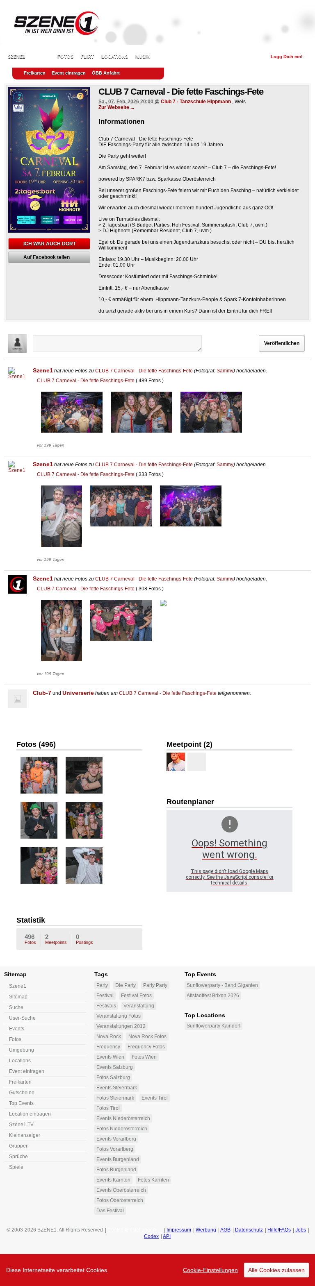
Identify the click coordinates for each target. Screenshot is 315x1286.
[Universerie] (176, 762)
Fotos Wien (144, 1057)
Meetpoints (56, 939)
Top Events (21, 1103)
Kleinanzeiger (24, 1135)
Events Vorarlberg (116, 1139)
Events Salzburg (114, 1067)
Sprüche (18, 1156)
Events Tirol (155, 1098)
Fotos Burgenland (116, 1170)
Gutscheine (21, 1092)
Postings (84, 939)
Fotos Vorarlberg (114, 1149)
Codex (151, 1236)
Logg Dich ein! (287, 56)
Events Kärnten (113, 1180)
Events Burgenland (117, 1159)
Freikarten (35, 72)
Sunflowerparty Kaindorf (213, 1026)
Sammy (225, 371)
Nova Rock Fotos (147, 1036)
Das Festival (110, 1210)
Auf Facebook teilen (46, 257)
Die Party (125, 985)
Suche (16, 1007)
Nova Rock (108, 1036)
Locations (114, 56)
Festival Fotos (136, 995)
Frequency (108, 1047)
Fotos (65, 56)
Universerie (78, 692)
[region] (157, 1270)
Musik (142, 56)
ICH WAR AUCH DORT (49, 244)
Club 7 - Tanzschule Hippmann (196, 101)
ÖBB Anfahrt (106, 72)
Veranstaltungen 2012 (121, 1026)
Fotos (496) (36, 744)
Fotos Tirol (108, 1108)
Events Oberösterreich (121, 1190)
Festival (105, 995)
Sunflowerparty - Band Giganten (222, 985)
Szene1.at (52, 22)
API (167, 1236)
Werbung (206, 1230)
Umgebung (21, 1050)
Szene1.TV (21, 1124)
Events (41, 56)
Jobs (300, 1230)
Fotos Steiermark (115, 1098)
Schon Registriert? (237, 56)
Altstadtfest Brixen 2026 (213, 995)
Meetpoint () (189, 744)
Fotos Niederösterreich (121, 1129)
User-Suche (22, 1018)
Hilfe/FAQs (279, 1230)
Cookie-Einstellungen (210, 1270)
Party (102, 985)
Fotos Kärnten (153, 1180)
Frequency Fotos (146, 1047)
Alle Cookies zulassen (276, 1270)
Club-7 (42, 692)
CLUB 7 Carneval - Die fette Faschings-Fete (144, 371)
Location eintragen (30, 1114)
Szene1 (43, 370)
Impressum (179, 1230)
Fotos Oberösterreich (119, 1200)
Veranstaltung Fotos (118, 1016)
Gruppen (19, 1146)
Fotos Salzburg (113, 1077)
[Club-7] (17, 698)
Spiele (16, 1167)
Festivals (106, 1006)
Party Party (155, 985)
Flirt (87, 56)
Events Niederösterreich (123, 1118)
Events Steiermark (116, 1088)
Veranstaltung (138, 1006)
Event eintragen (69, 72)
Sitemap (18, 997)
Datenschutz (249, 1230)
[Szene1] (17, 376)
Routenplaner (190, 802)
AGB (225, 1230)
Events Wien (110, 1057)
